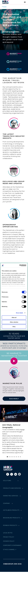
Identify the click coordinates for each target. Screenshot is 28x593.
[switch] (24, 297)
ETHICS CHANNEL (9, 549)
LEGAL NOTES (7, 533)
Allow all (14, 317)
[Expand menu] (18, 481)
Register (5, 472)
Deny (14, 326)
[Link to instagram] (19, 474)
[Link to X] (11, 474)
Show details (19, 312)
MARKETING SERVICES (10, 496)
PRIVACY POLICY (8, 537)
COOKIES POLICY (8, 541)
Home (4, 6)
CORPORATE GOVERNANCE (12, 545)
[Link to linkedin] (15, 474)
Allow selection (14, 322)
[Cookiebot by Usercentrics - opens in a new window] (19, 265)
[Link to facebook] (7, 474)
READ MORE (13, 399)
